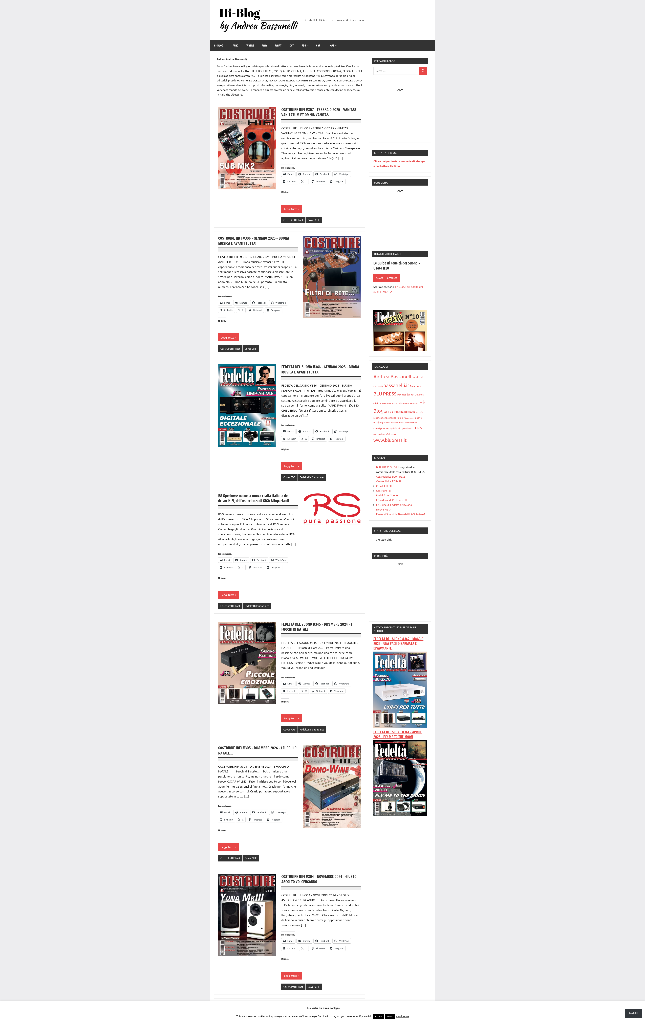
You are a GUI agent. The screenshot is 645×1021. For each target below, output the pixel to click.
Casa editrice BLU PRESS (390, 476)
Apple (380, 386)
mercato (419, 411)
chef (399, 394)
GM (332, 45)
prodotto (394, 422)
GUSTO (416, 403)
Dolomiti (419, 394)
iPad (390, 411)
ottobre (377, 422)
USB (375, 434)
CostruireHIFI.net (293, 219)
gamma (408, 403)
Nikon (406, 417)
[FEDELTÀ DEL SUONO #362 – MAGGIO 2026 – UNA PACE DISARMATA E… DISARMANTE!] (400, 726)
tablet (396, 428)
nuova (412, 417)
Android (418, 377)
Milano (377, 417)
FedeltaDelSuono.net (312, 477)
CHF (318, 45)
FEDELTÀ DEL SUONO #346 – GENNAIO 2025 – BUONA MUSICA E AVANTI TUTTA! (320, 369)
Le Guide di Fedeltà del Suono (394, 504)
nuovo (418, 417)
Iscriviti (633, 1013)
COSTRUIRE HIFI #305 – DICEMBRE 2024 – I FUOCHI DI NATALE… (257, 750)
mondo (385, 417)
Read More (402, 1016)
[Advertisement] (400, 113)
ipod (406, 411)
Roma (401, 422)
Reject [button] (390, 1016)
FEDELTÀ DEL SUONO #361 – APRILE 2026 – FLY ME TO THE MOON (397, 734)
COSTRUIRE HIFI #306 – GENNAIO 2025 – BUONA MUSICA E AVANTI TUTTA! (253, 241)
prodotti (386, 422)
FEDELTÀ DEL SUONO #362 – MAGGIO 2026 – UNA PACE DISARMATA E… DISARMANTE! (398, 643)
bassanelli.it (396, 385)
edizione (377, 403)
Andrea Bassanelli (393, 376)
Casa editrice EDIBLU (388, 481)
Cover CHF (314, 219)
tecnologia (406, 428)
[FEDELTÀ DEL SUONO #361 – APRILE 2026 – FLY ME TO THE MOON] (400, 815)
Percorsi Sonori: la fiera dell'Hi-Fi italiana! (400, 514)
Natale (400, 417)
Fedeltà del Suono (387, 495)
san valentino (411, 422)
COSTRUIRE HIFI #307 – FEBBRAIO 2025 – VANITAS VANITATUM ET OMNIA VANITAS (318, 112)
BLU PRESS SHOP (386, 467)
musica (392, 417)
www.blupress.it (390, 440)
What (278, 45)
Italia (412, 411)
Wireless (391, 434)
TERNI (418, 427)
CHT (292, 45)
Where (250, 45)
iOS (385, 411)
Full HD (401, 403)
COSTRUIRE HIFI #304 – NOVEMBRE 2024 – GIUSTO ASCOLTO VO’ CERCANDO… (318, 879)
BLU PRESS (385, 393)
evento (385, 403)
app (375, 386)
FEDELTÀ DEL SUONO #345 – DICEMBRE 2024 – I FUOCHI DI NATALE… (316, 627)
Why (264, 45)
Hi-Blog (218, 45)
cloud (403, 394)
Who (235, 45)
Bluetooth (415, 386)
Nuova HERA (383, 509)
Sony (390, 428)
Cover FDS (289, 477)
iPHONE (398, 411)
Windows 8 (382, 434)
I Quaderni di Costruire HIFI (392, 500)
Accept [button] (378, 1016)
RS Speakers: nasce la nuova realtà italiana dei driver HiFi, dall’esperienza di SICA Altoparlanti (253, 498)
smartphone (380, 428)
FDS (304, 45)
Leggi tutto (290, 208)
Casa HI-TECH (384, 485)
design (410, 394)
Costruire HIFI (384, 490)
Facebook (393, 403)
